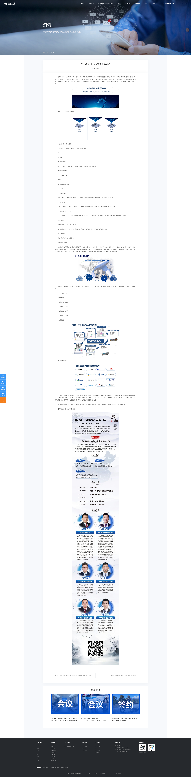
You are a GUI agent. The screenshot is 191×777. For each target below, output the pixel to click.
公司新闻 (53, 52)
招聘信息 (84, 750)
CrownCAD (39, 746)
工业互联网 (67, 742)
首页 (44, 52)
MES (38, 758)
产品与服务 (40, 742)
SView (38, 748)
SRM (38, 760)
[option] (65, 709)
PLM (38, 750)
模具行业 (53, 756)
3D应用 (97, 752)
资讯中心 (97, 742)
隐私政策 (118, 773)
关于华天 (137, 3)
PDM (38, 752)
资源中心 (110, 3)
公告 (146, 3)
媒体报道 (97, 748)
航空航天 (53, 746)
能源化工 (53, 758)
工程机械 (53, 754)
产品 (82, 3)
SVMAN (38, 756)
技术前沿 (97, 750)
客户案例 (101, 3)
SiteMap (122, 773)
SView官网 (45, 767)
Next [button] (140, 708)
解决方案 (91, 3)
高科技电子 (53, 760)
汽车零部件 (53, 750)
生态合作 (127, 3)
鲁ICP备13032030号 (99, 773)
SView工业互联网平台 (69, 746)
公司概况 (84, 746)
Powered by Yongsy (108, 773)
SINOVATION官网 (55, 767)
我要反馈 (154, 3)
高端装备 (53, 752)
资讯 (119, 3)
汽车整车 (53, 748)
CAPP (38, 754)
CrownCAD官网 (64, 767)
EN (186, 3)
